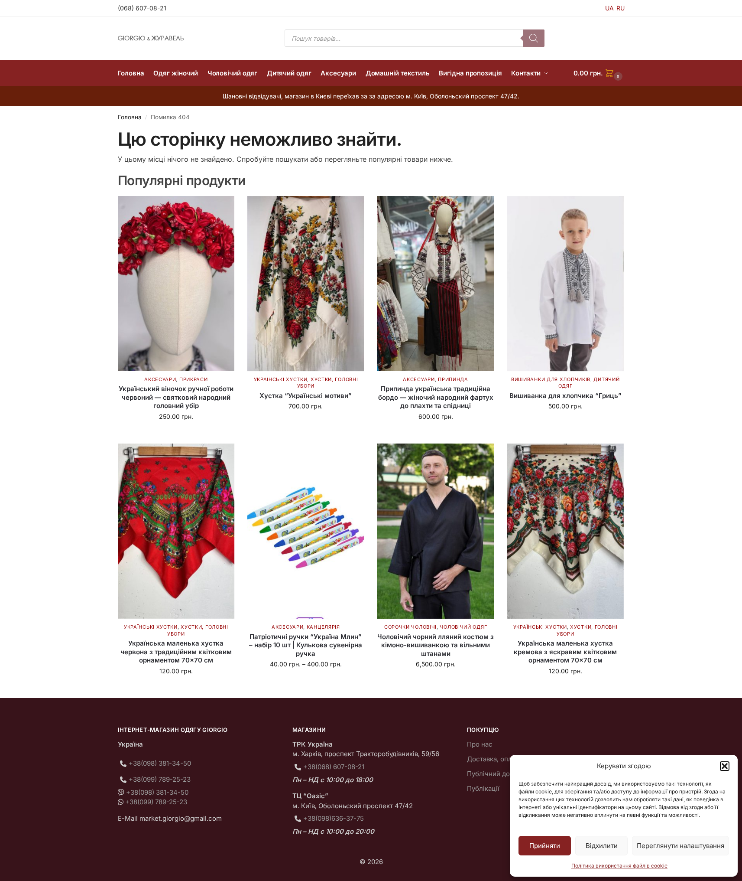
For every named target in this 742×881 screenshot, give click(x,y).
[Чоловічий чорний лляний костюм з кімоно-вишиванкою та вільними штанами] (435, 531)
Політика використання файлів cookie (619, 865)
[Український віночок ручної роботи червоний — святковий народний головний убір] (176, 283)
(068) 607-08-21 (142, 8)
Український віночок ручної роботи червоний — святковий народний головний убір (176, 397)
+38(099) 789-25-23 (160, 779)
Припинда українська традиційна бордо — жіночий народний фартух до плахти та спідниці (435, 397)
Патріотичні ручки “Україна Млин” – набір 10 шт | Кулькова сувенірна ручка (305, 645)
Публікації (483, 788)
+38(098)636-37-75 (333, 818)
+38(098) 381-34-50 (160, 763)
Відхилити (602, 846)
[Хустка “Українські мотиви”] (305, 283)
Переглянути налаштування (680, 846)
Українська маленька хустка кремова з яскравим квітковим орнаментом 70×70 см (565, 651)
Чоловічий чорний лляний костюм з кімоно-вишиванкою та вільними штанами (435, 645)
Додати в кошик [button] (176, 434)
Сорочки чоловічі (410, 627)
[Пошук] (533, 38)
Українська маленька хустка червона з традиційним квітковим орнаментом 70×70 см (176, 651)
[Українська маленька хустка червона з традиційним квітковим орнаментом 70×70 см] (176, 531)
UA (609, 8)
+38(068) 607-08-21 (333, 767)
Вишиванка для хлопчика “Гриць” (565, 396)
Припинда (453, 379)
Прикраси (193, 379)
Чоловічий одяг (463, 627)
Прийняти (544, 846)
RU (620, 8)
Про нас (480, 744)
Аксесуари (160, 379)
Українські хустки (281, 379)
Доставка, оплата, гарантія (509, 759)
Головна (130, 117)
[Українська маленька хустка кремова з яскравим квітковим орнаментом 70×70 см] (565, 531)
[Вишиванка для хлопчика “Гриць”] (565, 283)
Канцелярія (323, 627)
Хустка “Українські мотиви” (305, 396)
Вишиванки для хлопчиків (550, 379)
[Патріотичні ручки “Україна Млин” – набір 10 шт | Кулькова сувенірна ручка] (305, 531)
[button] (724, 766)
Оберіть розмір (565, 424)
